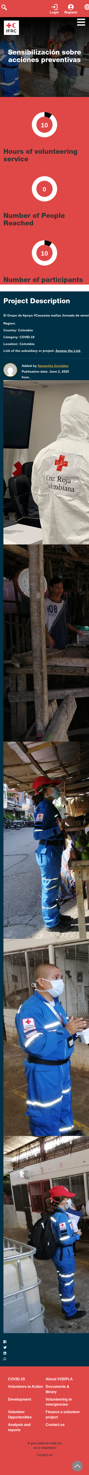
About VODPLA (59, 1379)
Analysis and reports (19, 1427)
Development (19, 1399)
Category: (11, 337)
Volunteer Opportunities (20, 1414)
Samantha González (53, 366)
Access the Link (68, 351)
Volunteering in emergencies (59, 1402)
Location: (10, 344)
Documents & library (57, 1389)
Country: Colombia (18, 330)
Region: (9, 323)
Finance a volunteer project (63, 1414)
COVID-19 (16, 1379)
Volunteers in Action (25, 1387)
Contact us (55, 1425)
